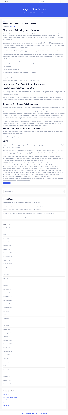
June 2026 (6, 231)
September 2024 (7, 307)
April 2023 (6, 369)
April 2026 (6, 238)
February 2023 (7, 376)
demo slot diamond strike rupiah (49, 166)
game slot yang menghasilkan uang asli (29, 170)
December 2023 (7, 340)
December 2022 (7, 384)
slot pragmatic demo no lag (22, 176)
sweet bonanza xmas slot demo (54, 178)
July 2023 (5, 358)
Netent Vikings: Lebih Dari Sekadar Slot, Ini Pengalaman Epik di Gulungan (22, 209)
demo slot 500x (7, 166)
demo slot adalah (16, 166)
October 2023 (6, 347)
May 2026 (5, 234)
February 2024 (7, 333)
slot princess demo (35, 176)
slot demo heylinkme (22, 174)
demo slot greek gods (18, 168)
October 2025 (6, 260)
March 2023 (6, 373)
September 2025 (7, 263)
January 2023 (6, 380)
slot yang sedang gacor (25, 178)
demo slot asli (25, 166)
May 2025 (5, 278)
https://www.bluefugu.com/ (10, 397)
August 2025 (6, 267)
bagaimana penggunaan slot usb (29, 164)
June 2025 (6, 274)
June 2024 (6, 318)
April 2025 (6, 282)
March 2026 (6, 242)
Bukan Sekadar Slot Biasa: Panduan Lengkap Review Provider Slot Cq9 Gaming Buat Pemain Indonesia (29, 217)
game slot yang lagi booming (10, 170)
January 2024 (6, 336)
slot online (6, 394)
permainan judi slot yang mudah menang (40, 172)
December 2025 (7, 253)
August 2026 (6, 227)
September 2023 (7, 351)
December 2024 (7, 296)
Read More (6, 183)
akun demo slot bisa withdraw (29, 163)
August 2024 (6, 311)
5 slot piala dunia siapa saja (13, 163)
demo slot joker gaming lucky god (34, 168)
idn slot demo (6, 172)
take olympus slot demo (9, 180)
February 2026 (7, 245)
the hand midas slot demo (23, 180)
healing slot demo (56, 170)
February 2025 (7, 289)
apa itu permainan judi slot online (11, 164)
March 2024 (6, 329)
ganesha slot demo (46, 170)
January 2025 (6, 293)
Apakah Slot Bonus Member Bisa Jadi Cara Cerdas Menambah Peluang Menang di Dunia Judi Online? (29, 213)
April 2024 (6, 325)
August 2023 (6, 354)
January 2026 (6, 249)
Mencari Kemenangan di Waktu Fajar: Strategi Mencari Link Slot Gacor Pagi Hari (23, 206)
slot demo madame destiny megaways (39, 174)
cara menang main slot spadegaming (48, 164)
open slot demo (24, 172)
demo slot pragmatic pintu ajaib (52, 168)
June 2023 (6, 362)
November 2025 (7, 256)
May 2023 (5, 365)
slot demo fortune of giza (9, 174)
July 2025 (5, 271)
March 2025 (6, 285)
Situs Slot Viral (6, 26)
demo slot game (7, 168)
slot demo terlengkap (8, 176)
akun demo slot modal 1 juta (45, 163)
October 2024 (6, 303)
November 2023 (7, 344)
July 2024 (5, 314)
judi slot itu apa (15, 172)
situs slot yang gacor (57, 172)
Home (23, 12)
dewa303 (5, 400)
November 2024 (7, 300)
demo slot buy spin (35, 166)
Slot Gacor (6, 402)
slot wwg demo (45, 176)
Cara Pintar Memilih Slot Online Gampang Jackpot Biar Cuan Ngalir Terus (21, 202)
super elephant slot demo (38, 178)
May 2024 (5, 322)
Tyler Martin (12, 26)
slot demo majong (54, 174)
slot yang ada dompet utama (10, 178)
